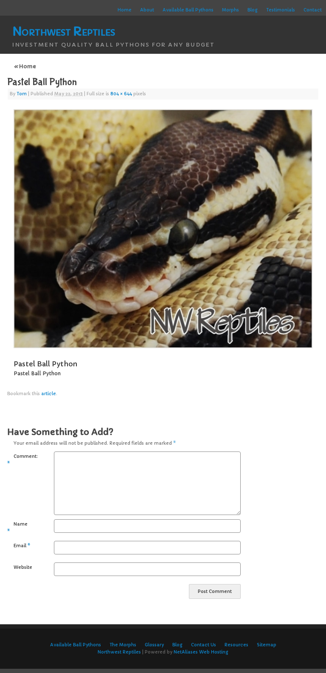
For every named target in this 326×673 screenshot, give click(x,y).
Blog (252, 10)
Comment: (19, 460)
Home (125, 10)
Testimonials (280, 10)
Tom (22, 94)
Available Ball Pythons (188, 10)
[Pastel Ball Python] (163, 228)
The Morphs (123, 645)
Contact (313, 10)
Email (22, 545)
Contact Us (203, 645)
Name (17, 527)
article (48, 393)
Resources (236, 645)
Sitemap (266, 645)
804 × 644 (121, 94)
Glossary (154, 645)
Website (22, 567)
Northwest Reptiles (63, 31)
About (147, 10)
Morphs (230, 10)
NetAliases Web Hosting (201, 652)
